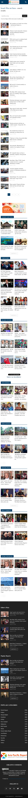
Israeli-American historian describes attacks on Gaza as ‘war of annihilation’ (18, 54)
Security (3, 738)
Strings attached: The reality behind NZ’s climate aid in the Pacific (7, 248)
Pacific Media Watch (6, 731)
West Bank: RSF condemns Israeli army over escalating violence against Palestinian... (18, 93)
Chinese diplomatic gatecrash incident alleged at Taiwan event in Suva (21, 543)
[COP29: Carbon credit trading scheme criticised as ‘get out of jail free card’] (21, 224)
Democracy (3, 735)
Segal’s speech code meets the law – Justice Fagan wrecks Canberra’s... (6, 482)
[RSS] (14, 788)
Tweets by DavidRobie (14, 377)
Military (3, 740)
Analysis (2, 244)
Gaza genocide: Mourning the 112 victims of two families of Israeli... (17, 146)
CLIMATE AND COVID (7, 217)
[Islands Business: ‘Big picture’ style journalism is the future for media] (7, 406)
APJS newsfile (3, 393)
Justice (2, 742)
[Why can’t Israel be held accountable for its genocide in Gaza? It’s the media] (5, 117)
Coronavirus (3, 269)
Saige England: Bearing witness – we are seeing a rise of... (20, 351)
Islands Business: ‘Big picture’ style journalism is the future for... (7, 413)
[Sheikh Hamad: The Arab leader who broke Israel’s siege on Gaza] (5, 179)
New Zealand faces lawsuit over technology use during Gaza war (17, 131)
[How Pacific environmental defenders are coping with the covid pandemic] (21, 240)
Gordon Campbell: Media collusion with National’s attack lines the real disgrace (21, 525)
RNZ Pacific (4, 726)
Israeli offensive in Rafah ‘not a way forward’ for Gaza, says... (18, 70)
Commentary (17, 452)
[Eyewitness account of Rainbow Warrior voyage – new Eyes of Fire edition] (21, 359)
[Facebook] (6, 788)
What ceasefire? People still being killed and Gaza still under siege (17, 185)
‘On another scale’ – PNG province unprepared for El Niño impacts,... (21, 438)
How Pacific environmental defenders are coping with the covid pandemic (21, 248)
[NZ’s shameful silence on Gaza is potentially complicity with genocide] (5, 155)
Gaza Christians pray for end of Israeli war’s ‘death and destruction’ (18, 47)
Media (2, 728)
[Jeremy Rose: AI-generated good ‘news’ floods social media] (5, 679)
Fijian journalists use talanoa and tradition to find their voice (7, 397)
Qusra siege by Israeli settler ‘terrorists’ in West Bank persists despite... (18, 109)
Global (2, 539)
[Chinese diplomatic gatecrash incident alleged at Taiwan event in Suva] (21, 535)
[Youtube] (21, 788)
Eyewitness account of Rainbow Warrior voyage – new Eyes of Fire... (20, 367)
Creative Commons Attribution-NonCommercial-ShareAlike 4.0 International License (14, 773)
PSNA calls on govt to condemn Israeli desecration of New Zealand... (18, 39)
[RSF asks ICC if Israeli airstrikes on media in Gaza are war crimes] (5, 86)
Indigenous (3, 724)
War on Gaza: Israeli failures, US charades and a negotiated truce (17, 77)
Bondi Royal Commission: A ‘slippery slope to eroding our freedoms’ (18, 644)
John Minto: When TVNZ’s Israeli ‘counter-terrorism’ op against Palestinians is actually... (17, 162)
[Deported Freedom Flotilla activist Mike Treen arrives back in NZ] (7, 535)
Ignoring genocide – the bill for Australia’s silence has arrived (7, 351)
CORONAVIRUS (5, 258)
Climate (2, 228)
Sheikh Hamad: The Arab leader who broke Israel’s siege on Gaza (18, 177)
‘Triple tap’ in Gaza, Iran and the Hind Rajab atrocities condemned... (18, 138)
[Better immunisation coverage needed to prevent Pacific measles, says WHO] (21, 265)
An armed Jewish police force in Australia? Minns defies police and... (6, 500)
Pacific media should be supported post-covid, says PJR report (20, 308)
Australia (2, 521)
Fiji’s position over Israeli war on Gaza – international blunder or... (18, 24)
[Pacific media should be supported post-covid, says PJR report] (21, 301)
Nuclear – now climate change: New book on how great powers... (20, 335)
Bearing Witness (18, 363)
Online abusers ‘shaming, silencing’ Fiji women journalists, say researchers (20, 397)
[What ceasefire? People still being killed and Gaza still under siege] (5, 186)
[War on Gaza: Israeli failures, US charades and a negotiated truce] (5, 79)
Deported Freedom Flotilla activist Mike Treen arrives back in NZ (7, 543)
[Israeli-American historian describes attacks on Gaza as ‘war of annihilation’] (5, 56)
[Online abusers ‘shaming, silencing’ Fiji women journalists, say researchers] (21, 390)
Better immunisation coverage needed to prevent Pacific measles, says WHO (21, 273)
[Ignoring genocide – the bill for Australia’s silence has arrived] (7, 343)
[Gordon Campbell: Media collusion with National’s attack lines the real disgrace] (21, 518)
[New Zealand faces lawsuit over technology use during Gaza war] (5, 132)
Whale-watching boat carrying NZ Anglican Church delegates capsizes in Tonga (18, 670)
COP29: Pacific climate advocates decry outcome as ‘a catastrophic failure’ (7, 231)
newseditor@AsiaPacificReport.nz (16, 778)
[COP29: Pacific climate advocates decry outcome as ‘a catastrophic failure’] (7, 224)
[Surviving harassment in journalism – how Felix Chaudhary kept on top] (21, 406)
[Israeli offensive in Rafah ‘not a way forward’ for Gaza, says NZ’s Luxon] (5, 71)
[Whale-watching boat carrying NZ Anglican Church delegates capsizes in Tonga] (7, 581)
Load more (13, 253)
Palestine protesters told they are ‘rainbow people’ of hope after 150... (18, 124)
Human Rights (4, 715)
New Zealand (4, 721)
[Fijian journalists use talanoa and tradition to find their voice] (7, 390)
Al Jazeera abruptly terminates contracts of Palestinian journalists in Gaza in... (18, 170)
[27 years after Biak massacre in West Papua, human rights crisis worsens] (7, 359)
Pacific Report (4, 710)
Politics (2, 712)
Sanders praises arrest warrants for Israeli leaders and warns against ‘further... (17, 63)
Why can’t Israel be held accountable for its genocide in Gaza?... (18, 116)
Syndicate (3, 717)
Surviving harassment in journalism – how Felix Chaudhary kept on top (20, 413)
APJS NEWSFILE (6, 382)
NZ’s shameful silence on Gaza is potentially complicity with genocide (18, 153)
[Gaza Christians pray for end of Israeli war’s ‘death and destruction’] (5, 48)
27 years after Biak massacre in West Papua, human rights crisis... (7, 367)
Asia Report (17, 228)
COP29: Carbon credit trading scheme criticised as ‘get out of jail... (21, 231)
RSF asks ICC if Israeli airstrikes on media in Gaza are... (18, 85)
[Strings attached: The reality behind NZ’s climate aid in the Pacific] (7, 240)
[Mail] (10, 788)
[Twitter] (17, 788)
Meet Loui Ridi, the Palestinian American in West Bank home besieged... (7, 456)
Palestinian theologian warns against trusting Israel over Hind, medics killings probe (18, 101)
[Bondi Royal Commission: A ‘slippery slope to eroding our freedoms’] (5, 645)
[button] (26, 2)
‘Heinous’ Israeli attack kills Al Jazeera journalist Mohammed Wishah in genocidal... (18, 32)
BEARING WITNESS (7, 320)
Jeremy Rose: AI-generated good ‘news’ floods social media (17, 677)
